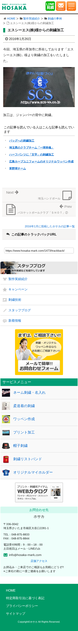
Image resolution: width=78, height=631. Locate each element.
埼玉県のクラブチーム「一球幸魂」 (31, 147)
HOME (11, 18)
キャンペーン (18, 289)
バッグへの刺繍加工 (21, 140)
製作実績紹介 (31, 18)
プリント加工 (24, 432)
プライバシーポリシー (22, 606)
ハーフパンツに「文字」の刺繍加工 (31, 154)
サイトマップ (15, 613)
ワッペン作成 (24, 419)
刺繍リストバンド (27, 459)
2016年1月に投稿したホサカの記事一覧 (50, 226)
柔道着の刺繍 (24, 406)
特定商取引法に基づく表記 (25, 598)
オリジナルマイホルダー (33, 472)
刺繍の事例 (55, 18)
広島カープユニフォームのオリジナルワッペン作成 (41, 161)
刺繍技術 (14, 299)
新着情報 (14, 320)
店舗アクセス (39, 561)
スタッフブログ (19, 310)
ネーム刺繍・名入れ (29, 393)
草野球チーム (17, 168)
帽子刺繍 (20, 446)
